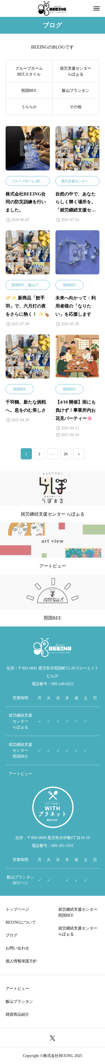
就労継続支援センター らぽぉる (77, 931)
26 (66, 454)
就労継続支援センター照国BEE (77, 912)
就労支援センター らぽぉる (81, 181)
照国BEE (17, 285)
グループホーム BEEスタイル (33, 181)
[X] (52, 1037)
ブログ (11, 935)
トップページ (17, 909)
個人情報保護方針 (21, 961)
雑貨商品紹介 (17, 1014)
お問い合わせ (17, 948)
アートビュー (17, 988)
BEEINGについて (21, 922)
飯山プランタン (40, 285)
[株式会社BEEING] (52, 8)
